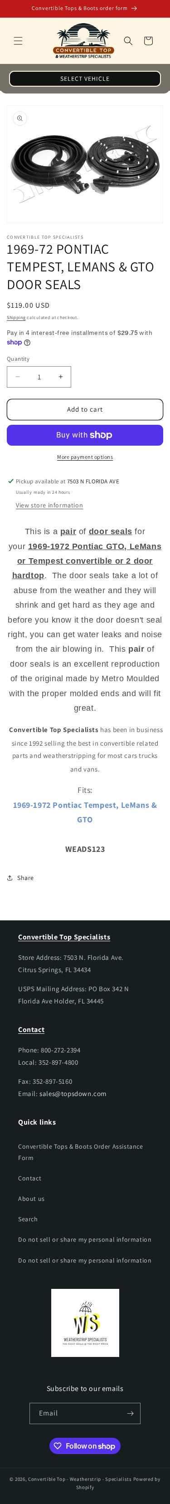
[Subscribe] (130, 1413)
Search (28, 1219)
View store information (49, 505)
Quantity (18, 359)
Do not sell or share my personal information (84, 1239)
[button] (18, 41)
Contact (29, 1178)
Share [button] (25, 878)
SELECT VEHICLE (85, 78)
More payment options (85, 456)
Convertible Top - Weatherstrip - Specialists (80, 1479)
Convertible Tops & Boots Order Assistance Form (80, 1152)
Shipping (16, 317)
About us (31, 1198)
